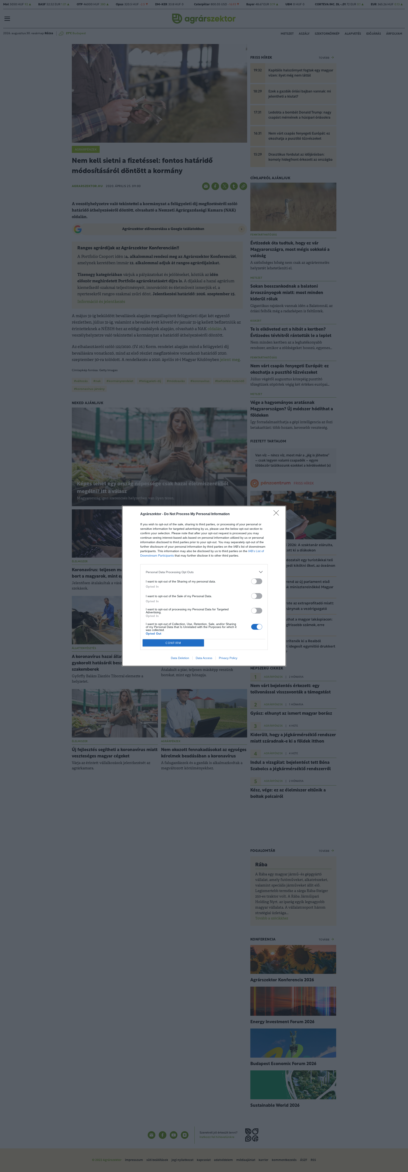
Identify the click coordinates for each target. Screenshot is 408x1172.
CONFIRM (173, 643)
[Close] (277, 514)
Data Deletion (180, 658)
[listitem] (204, 572)
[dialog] (204, 586)
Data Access (204, 658)
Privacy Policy (228, 658)
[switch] (256, 581)
